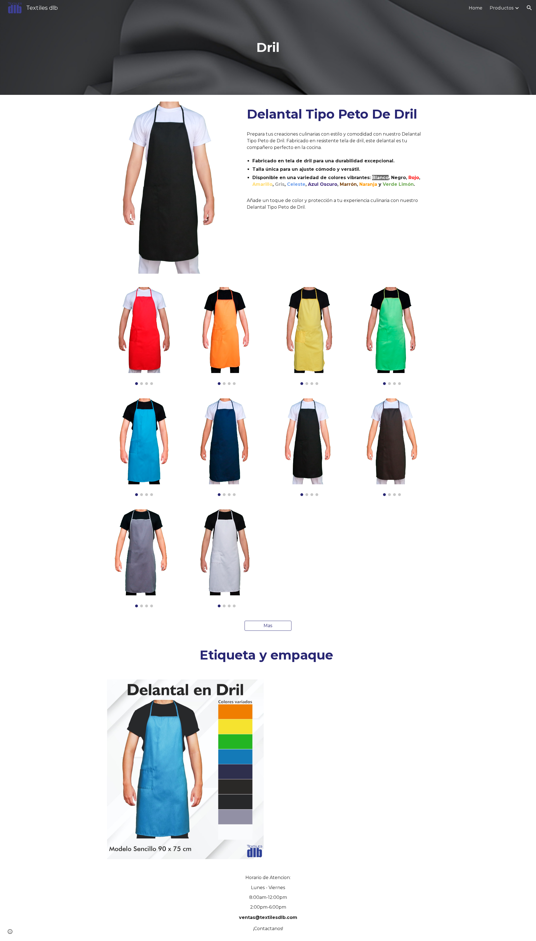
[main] (268, 48)
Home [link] (475, 8)
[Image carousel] (144, 336)
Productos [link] (501, 8)
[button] (529, 8)
